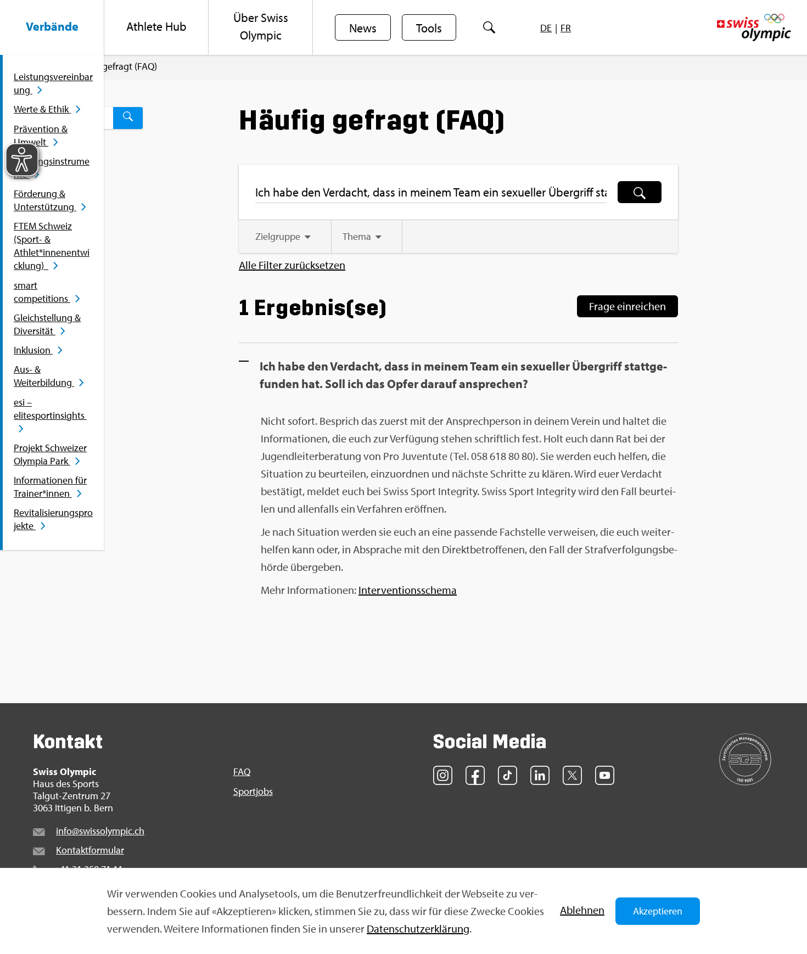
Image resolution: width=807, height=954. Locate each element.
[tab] (285, 236)
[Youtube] (604, 775)
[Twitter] (572, 775)
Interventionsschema (407, 590)
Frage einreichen (627, 306)
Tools (429, 28)
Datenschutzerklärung (418, 928)
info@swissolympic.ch (100, 830)
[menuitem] (52, 27)
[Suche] (489, 27)
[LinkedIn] (540, 775)
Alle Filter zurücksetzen (292, 265)
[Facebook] (475, 775)
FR (566, 27)
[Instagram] (442, 775)
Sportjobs (253, 791)
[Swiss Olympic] (754, 27)
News (363, 28)
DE (546, 27)
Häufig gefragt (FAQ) (114, 66)
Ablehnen (582, 910)
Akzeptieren (657, 911)
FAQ (241, 772)
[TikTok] (507, 775)
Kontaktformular (90, 850)
